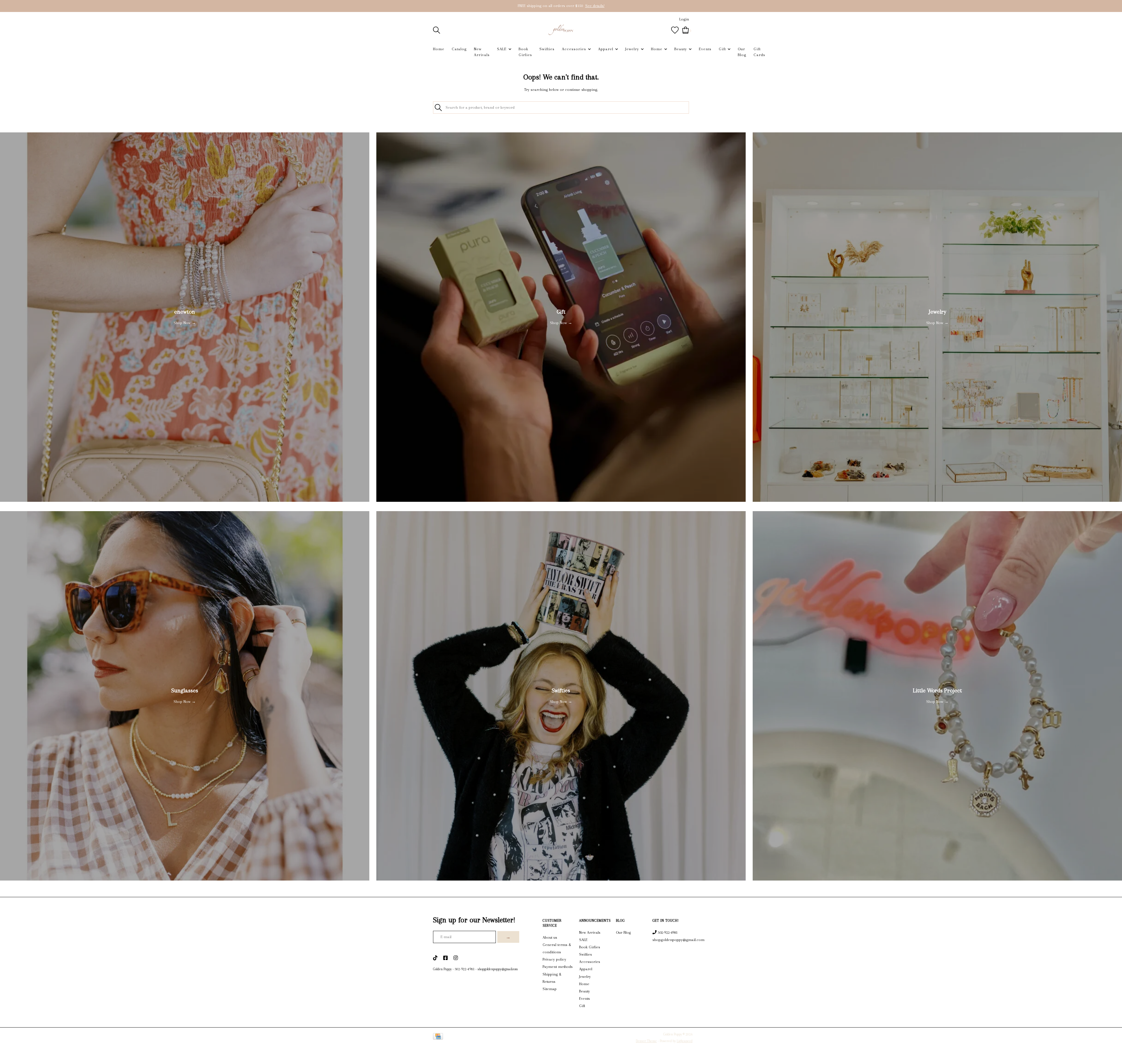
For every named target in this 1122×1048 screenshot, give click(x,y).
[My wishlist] (675, 29)
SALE (502, 49)
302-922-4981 (465, 969)
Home (438, 49)
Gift (722, 49)
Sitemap (550, 989)
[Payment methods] (439, 1037)
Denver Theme (646, 1041)
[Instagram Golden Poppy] (455, 958)
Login (684, 19)
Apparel (605, 49)
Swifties (547, 49)
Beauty (680, 49)
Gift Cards (759, 52)
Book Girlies (525, 52)
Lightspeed (684, 1041)
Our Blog (742, 52)
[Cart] (685, 29)
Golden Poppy (442, 969)
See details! (595, 6)
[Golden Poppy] (561, 30)
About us (550, 937)
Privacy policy (554, 959)
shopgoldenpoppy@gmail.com (497, 969)
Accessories (574, 49)
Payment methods (558, 966)
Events (705, 49)
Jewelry (632, 49)
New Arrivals (482, 52)
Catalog (459, 49)
